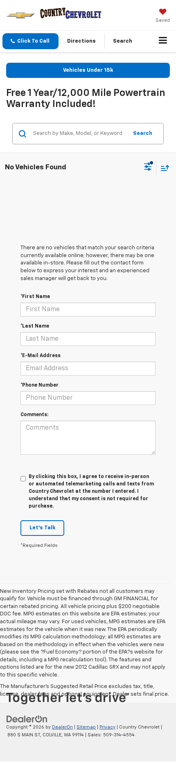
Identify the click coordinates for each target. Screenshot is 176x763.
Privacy (107, 727)
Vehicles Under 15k (88, 70)
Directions (81, 41)
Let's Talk (42, 528)
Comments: (34, 414)
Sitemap (86, 727)
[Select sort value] (162, 168)
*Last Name (34, 326)
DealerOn (62, 727)
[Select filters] (148, 167)
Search (142, 133)
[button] (30, 41)
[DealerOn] (27, 719)
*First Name (35, 296)
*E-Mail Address (40, 355)
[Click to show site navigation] (163, 41)
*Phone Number (39, 385)
